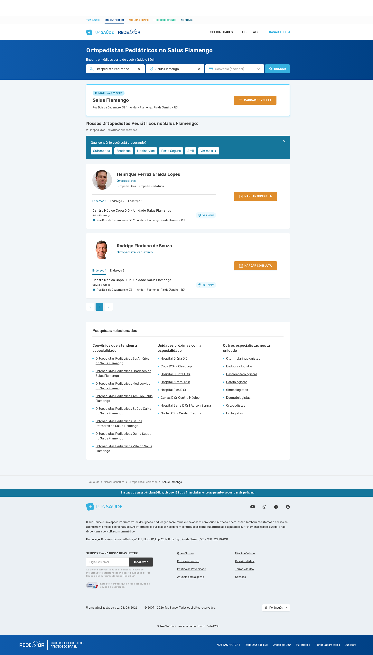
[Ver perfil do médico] (102, 180)
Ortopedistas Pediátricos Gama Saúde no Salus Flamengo (123, 436)
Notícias (186, 20)
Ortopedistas (235, 405)
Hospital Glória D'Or (175, 358)
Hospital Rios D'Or (173, 390)
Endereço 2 (117, 201)
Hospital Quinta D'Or (175, 374)
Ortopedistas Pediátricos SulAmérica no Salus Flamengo (123, 361)
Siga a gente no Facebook (276, 507)
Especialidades (221, 32)
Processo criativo (188, 561)
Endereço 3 (135, 201)
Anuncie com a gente (190, 577)
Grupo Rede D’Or (208, 626)
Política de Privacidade (191, 569)
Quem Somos (185, 553)
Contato (240, 577)
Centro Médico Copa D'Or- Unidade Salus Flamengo (131, 210)
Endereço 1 (99, 201)
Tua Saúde (93, 20)
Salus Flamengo (111, 100)
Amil (190, 151)
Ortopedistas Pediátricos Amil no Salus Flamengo (124, 398)
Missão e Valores (245, 553)
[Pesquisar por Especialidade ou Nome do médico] (139, 69)
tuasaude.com (278, 32)
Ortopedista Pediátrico (143, 482)
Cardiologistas (236, 382)
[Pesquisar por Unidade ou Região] (198, 69)
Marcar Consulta (114, 482)
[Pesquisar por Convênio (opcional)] (258, 69)
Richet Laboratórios (327, 645)
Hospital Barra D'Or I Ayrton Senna (186, 405)
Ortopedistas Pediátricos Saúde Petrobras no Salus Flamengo (119, 423)
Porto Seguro (171, 151)
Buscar (280, 69)
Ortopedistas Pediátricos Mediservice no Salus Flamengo (123, 386)
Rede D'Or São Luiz (256, 645)
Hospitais (250, 32)
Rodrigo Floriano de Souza (144, 245)
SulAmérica (101, 151)
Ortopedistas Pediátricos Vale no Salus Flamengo (124, 448)
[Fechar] (284, 141)
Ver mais (206, 151)
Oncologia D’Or (282, 645)
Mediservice (146, 151)
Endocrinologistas (239, 366)
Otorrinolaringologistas (243, 358)
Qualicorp (350, 645)
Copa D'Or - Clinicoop (176, 366)
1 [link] (99, 307)
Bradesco (124, 151)
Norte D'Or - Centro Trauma (181, 413)
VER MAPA (208, 215)
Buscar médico (114, 20)
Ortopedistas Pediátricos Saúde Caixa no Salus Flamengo (123, 411)
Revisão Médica (245, 561)
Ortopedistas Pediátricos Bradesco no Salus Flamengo (123, 373)
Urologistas (234, 413)
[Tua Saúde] (104, 507)
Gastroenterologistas (241, 374)
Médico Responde (165, 20)
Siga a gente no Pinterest (288, 507)
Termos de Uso (244, 569)
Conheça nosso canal (253, 507)
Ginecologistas (237, 390)
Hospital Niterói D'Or (175, 382)
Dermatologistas (238, 398)
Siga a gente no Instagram (264, 507)
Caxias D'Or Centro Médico (180, 398)
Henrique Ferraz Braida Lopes (148, 174)
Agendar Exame (139, 20)
